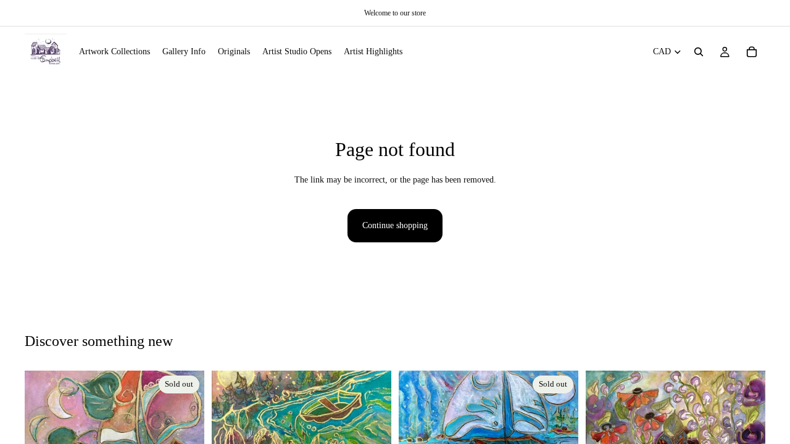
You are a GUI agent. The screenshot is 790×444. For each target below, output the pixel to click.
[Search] (698, 51)
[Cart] (751, 51)
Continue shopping (395, 225)
